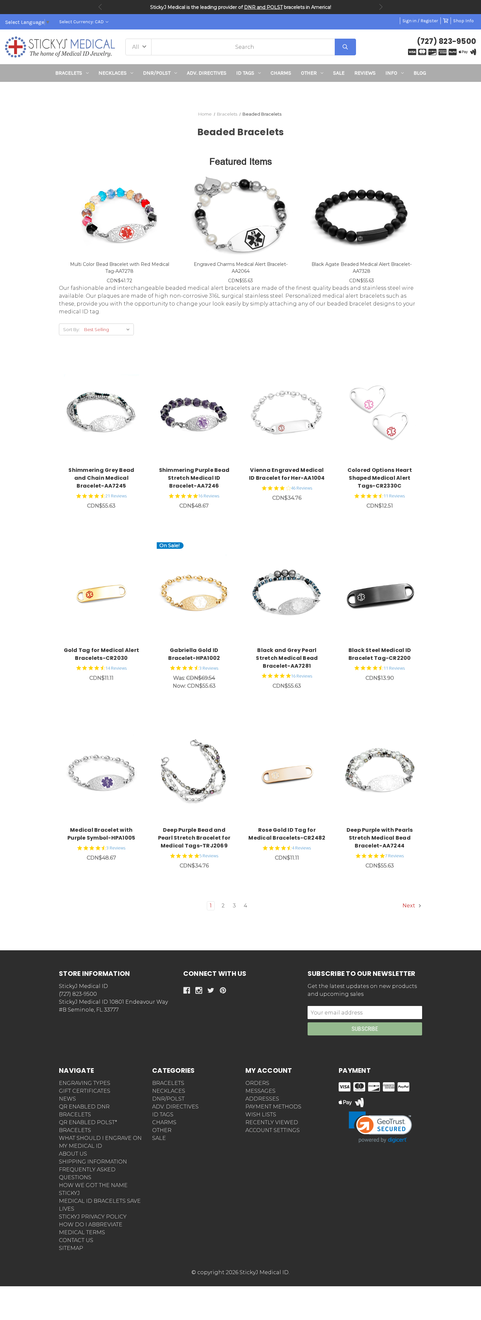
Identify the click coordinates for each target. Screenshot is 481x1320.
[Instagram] (198, 990)
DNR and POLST (263, 7)
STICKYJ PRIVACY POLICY (93, 1217)
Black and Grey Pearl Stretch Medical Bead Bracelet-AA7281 (287, 658)
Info (391, 73)
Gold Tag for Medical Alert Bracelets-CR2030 (101, 654)
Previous (100, 6)
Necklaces (112, 73)
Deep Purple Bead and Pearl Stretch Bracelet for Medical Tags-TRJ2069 (194, 837)
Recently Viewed (271, 1122)
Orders (257, 1083)
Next (381, 6)
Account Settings (272, 1130)
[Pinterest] (223, 990)
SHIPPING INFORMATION (93, 1162)
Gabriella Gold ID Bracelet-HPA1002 (194, 654)
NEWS (67, 1099)
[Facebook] (186, 990)
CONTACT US (76, 1240)
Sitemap (71, 1248)
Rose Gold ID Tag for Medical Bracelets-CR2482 (286, 834)
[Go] (345, 47)
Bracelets (68, 73)
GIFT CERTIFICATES (84, 1091)
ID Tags (245, 73)
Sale (339, 73)
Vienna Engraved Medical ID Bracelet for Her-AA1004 (287, 474)
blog (420, 73)
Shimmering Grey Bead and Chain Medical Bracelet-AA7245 (101, 478)
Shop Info (463, 21)
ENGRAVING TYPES (84, 1083)
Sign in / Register (420, 21)
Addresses (262, 1099)
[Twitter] (210, 990)
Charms (281, 73)
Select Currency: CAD (82, 22)
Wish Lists (260, 1114)
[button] (241, 94)
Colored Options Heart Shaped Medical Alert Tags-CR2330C (379, 478)
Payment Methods (273, 1107)
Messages (260, 1091)
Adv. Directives (206, 73)
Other (309, 73)
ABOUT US (73, 1154)
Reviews (365, 73)
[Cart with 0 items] (446, 21)
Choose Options (105, 412)
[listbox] (108, 329)
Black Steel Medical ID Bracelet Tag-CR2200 (379, 654)
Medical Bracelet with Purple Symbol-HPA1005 (101, 834)
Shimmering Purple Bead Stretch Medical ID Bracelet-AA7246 (194, 478)
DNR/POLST (156, 73)
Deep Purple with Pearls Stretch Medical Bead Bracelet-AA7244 (380, 837)
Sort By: (71, 329)
